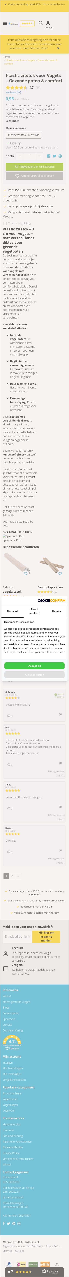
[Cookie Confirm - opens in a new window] (51, 600)
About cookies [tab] (34, 611)
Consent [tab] (12, 611)
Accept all (34, 665)
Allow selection (34, 674)
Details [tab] (56, 611)
